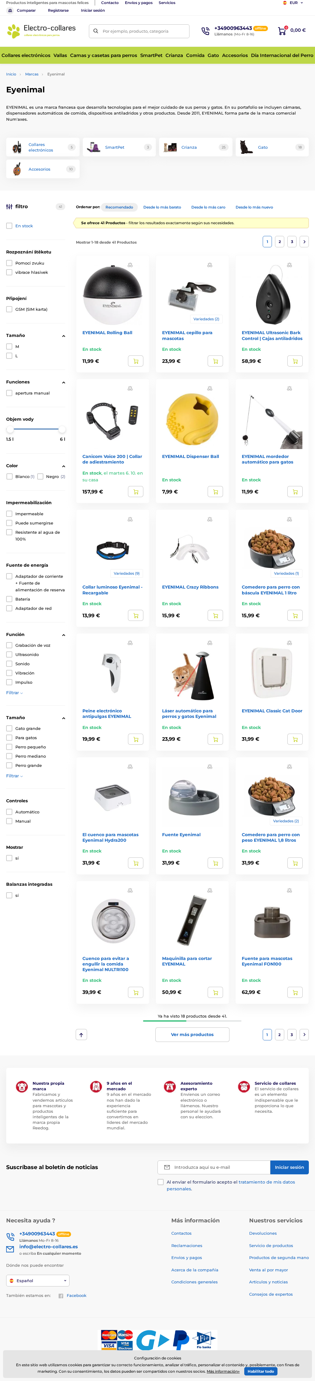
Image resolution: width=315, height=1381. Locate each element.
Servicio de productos (271, 1245)
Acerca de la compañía (194, 1269)
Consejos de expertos (271, 1294)
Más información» (223, 1371)
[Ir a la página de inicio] (41, 31)
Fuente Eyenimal (181, 834)
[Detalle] (135, 361)
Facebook (76, 1295)
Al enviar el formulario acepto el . (231, 1185)
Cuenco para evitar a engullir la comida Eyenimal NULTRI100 (105, 964)
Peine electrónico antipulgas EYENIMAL (106, 713)
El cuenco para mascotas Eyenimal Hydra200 (110, 837)
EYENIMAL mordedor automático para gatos (267, 459)
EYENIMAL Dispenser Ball (190, 456)
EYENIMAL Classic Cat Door (272, 711)
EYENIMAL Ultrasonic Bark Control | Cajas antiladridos (272, 335)
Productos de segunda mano (279, 1257)
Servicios (167, 2)
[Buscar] (96, 31)
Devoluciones (263, 1233)
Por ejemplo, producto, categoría (136, 31)
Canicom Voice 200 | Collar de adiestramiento (112, 459)
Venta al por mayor (268, 1269)
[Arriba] (81, 1034)
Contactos (181, 1233)
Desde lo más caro (208, 207)
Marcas (31, 74)
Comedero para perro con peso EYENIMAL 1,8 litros (271, 837)
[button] (130, 264)
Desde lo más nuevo (254, 207)
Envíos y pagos (139, 2)
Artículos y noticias (268, 1281)
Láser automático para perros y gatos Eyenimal (189, 713)
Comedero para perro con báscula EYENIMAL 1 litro (271, 589)
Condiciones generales (194, 1281)
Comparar (26, 10)
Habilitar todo (261, 1371)
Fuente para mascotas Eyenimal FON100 (267, 961)
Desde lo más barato (162, 207)
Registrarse (58, 10)
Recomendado (119, 207)
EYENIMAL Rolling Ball (107, 332)
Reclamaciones (186, 1245)
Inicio (11, 74)
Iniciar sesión (93, 10)
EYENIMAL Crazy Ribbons (190, 587)
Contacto (110, 2)
